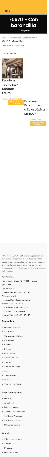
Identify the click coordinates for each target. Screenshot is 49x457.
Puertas (7, 362)
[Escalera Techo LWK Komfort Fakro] (12, 68)
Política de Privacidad (13, 416)
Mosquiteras (9, 353)
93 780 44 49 (8, 288)
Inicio (4, 38)
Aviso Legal (9, 403)
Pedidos (7, 443)
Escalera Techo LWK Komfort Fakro (10, 86)
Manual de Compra (12, 425)
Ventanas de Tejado (12, 384)
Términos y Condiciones (14, 411)
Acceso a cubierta (12, 327)
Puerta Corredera (11, 358)
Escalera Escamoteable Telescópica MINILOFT (34, 107)
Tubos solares (10, 375)
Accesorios (9, 331)
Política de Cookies (12, 420)
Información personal (13, 439)
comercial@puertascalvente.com (16, 300)
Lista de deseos (11, 452)
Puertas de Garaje (12, 366)
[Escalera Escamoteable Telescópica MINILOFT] (34, 68)
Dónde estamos (11, 407)
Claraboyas (9, 340)
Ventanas (8, 380)
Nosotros (8, 398)
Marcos (7, 349)
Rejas (6, 371)
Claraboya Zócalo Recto (14, 336)
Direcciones (9, 448)
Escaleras (8, 344)
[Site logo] (24, 11)
